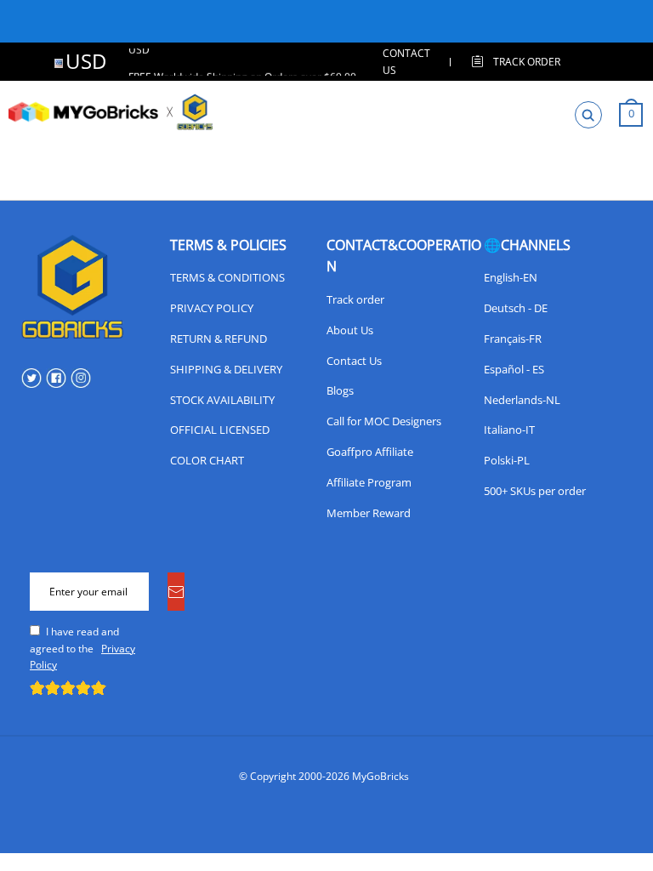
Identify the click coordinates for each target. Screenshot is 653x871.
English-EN (510, 277)
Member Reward (368, 513)
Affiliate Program (369, 482)
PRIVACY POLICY (211, 308)
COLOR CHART (207, 460)
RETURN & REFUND (218, 338)
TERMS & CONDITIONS (227, 277)
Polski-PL (507, 460)
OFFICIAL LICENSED (220, 429)
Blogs (340, 390)
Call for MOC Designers (383, 421)
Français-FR (513, 338)
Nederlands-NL (522, 399)
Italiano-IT (509, 429)
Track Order (526, 61)
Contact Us (354, 360)
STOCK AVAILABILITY (222, 399)
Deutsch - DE (516, 308)
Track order (355, 299)
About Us (349, 330)
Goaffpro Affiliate (369, 451)
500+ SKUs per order (535, 490)
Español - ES (514, 369)
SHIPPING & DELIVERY (226, 369)
